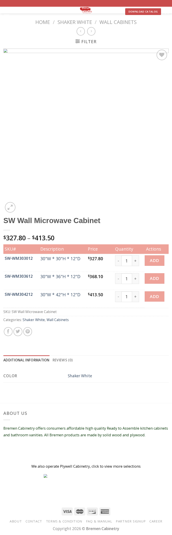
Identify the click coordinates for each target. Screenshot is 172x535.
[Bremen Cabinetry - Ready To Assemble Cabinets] (86, 10)
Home (42, 22)
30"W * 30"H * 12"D (60, 259)
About (16, 521)
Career (155, 521)
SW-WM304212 (19, 294)
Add (154, 260)
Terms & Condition (64, 521)
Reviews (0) (63, 360)
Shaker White (75, 22)
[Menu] (6, 13)
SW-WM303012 (19, 258)
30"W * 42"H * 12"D (60, 295)
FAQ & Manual (99, 521)
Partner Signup (131, 521)
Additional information (26, 360)
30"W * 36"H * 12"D (60, 276)
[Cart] (166, 12)
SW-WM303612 (19, 276)
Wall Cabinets (118, 22)
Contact (34, 521)
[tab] (26, 360)
